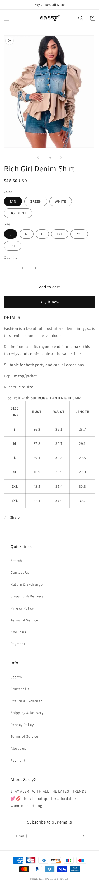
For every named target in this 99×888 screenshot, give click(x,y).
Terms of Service (24, 620)
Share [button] (15, 517)
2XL (79, 234)
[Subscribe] (82, 836)
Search (16, 560)
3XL (13, 245)
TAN (13, 201)
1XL (60, 234)
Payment (18, 643)
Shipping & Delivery (27, 596)
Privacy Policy (22, 608)
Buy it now (50, 301)
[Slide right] (61, 157)
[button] (6, 18)
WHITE (60, 201)
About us (18, 632)
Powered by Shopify (57, 878)
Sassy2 (42, 878)
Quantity (10, 257)
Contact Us (20, 572)
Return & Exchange (27, 584)
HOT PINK (18, 213)
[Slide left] (38, 157)
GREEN (36, 201)
